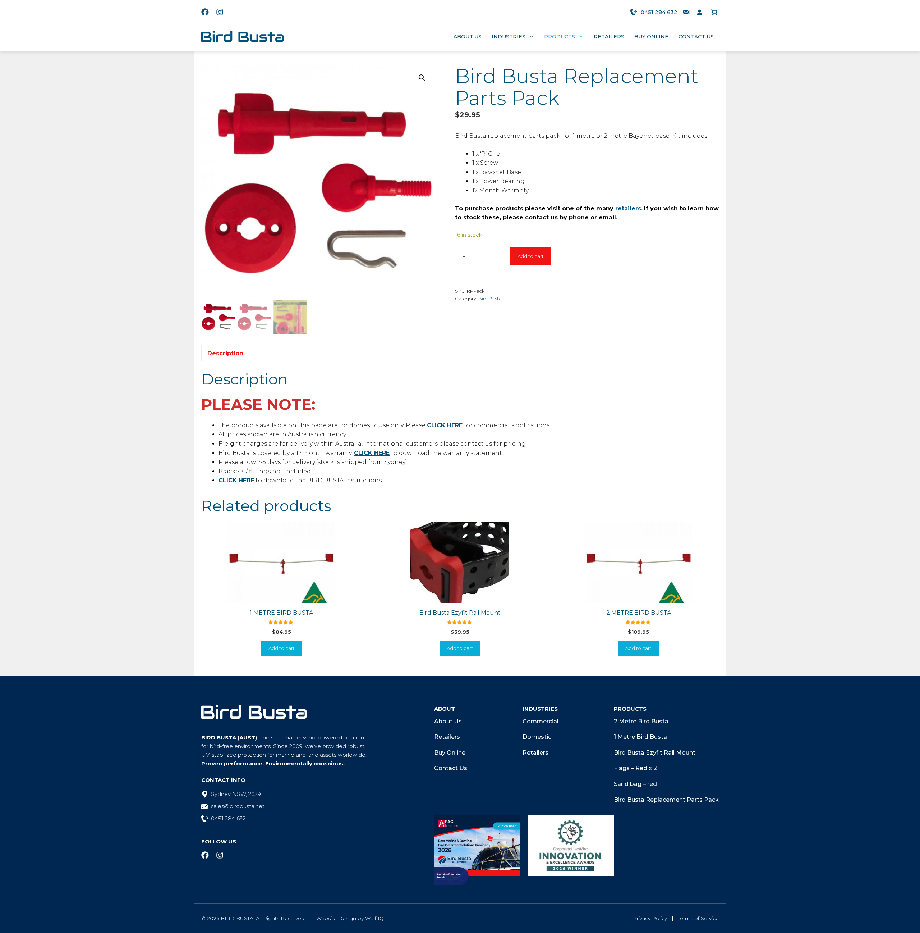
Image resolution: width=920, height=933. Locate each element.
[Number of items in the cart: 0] (714, 12)
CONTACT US (696, 36)
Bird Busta (490, 298)
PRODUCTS (559, 36)
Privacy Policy (650, 918)
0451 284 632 (659, 12)
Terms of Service (698, 918)
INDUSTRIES (508, 36)
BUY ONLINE (651, 36)
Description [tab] (225, 353)
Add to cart (531, 256)
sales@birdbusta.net (237, 806)
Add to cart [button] (281, 648)
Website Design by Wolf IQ (350, 918)
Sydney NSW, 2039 (236, 794)
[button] (421, 77)
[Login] (699, 12)
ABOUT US (468, 36)
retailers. (629, 208)
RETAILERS (609, 36)
